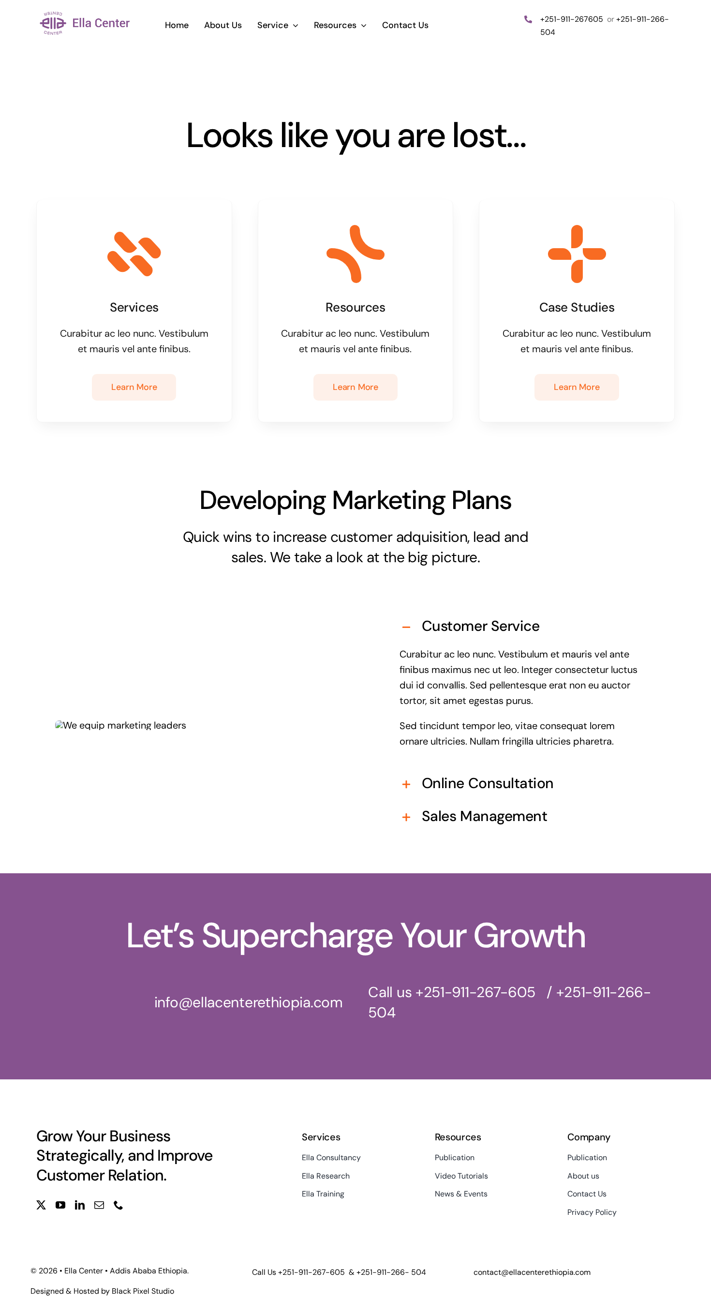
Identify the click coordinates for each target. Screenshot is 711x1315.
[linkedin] (80, 1205)
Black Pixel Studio (143, 1291)
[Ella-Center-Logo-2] (85, 13)
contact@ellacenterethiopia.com (532, 1272)
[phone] (118, 1205)
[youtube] (60, 1205)
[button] (521, 627)
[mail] (99, 1205)
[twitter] (41, 1205)
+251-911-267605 (572, 19)
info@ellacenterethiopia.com (248, 1002)
